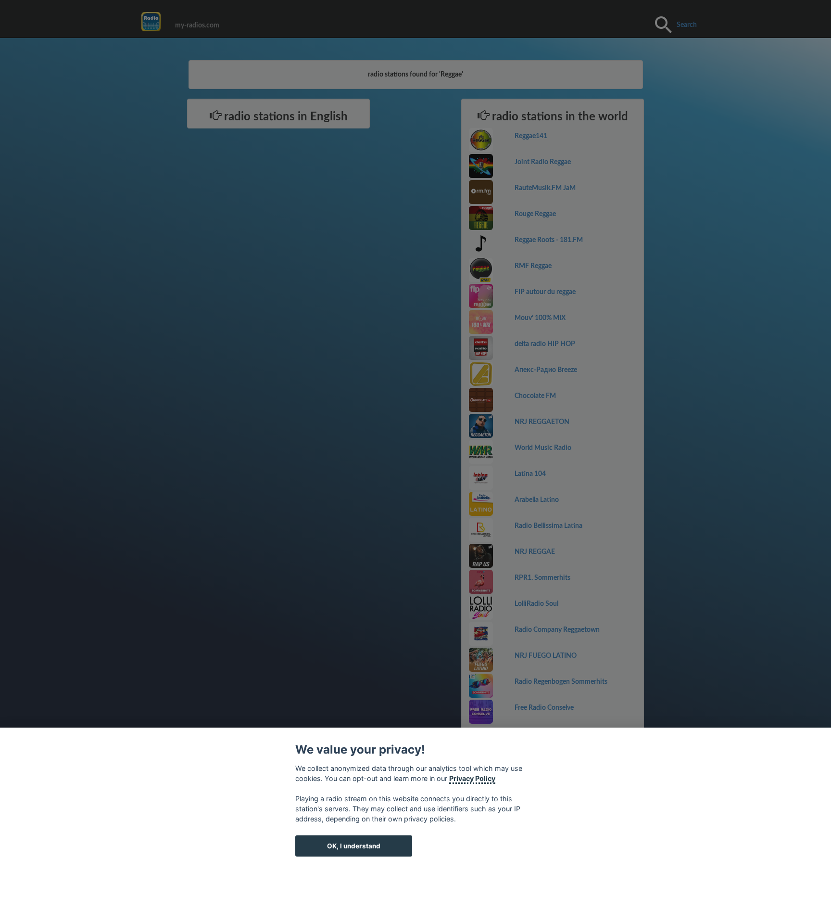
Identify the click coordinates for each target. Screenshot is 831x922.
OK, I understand (353, 846)
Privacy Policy (472, 778)
